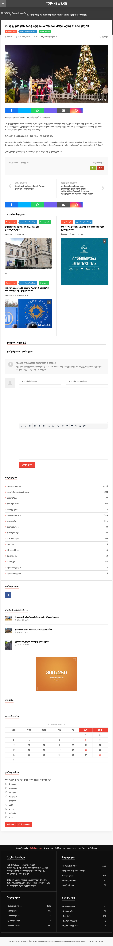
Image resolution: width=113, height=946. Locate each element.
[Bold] (22, 426)
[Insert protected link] (67, 426)
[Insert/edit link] (62, 426)
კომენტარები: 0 (50, 37)
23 (100, 750)
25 (29, 755)
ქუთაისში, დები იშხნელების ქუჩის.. (32, 642)
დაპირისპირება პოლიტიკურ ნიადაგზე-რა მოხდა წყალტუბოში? (27, 289)
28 (73, 755)
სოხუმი (12, 813)
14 (73, 745)
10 (13, 745)
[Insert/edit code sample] (76, 426)
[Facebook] (11, 110)
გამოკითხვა (57, 532)
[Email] (63, 110)
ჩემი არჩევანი (57, 573)
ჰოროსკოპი (57, 527)
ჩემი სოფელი (57, 567)
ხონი (11, 809)
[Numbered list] (53, 426)
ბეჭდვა (104, 37)
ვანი (10, 805)
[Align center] (39, 426)
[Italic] (26, 426)
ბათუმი (12, 792)
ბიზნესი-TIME (69, 880)
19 (44, 750)
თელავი (12, 796)
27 (59, 755)
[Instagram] (76, 110)
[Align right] (43, 426)
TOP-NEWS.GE (56, 3)
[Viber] (50, 110)
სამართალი (57, 538)
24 (14, 755)
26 (44, 755)
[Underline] (30, 426)
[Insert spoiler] (80, 426)
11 (29, 745)
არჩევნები (57, 509)
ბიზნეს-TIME (57, 503)
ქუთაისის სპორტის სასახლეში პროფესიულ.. (37, 617)
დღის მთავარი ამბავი (28, 31)
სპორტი (57, 561)
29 (86, 755)
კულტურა (57, 521)
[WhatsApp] (37, 110)
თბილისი (13, 788)
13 (59, 745)
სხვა (10, 817)
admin (9, 37)
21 (73, 750)
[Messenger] (24, 110)
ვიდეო (57, 544)
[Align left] (35, 426)
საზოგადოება (45, 31)
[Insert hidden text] (84, 426)
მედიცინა (57, 556)
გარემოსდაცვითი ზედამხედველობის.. (34, 629)
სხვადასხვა (57, 550)
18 (29, 750)
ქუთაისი (12, 784)
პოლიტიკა (44, 283)
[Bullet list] (49, 426)
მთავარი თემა (19, 13)
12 (44, 745)
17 (13, 750)
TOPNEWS (5, 13)
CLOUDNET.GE (91, 941)
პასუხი (10, 824)
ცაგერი (12, 801)
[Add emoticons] (58, 426)
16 (100, 745)
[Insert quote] (72, 426)
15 (86, 745)
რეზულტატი (24, 824)
